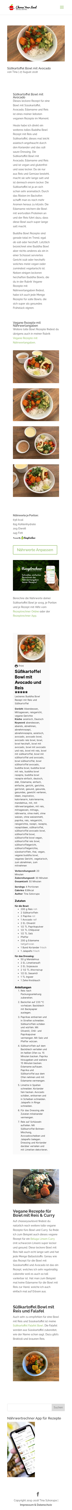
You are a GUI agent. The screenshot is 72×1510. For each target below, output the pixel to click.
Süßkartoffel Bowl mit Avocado (29, 68)
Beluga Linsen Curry (42, 1238)
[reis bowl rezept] (36, 496)
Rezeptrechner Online (26, 611)
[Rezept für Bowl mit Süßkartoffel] (36, 383)
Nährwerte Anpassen (35, 550)
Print (21, 665)
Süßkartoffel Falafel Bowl (28, 1325)
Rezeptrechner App (24, 615)
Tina (15, 71)
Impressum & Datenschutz (36, 1504)
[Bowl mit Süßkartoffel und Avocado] (36, 421)
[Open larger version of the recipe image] (31, 648)
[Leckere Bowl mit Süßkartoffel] (36, 458)
